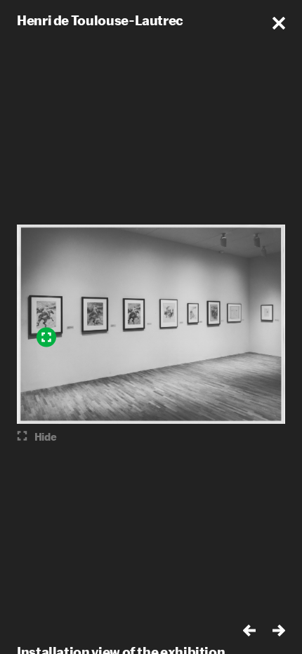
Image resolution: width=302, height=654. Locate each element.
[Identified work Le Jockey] (46, 337)
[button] (279, 23)
